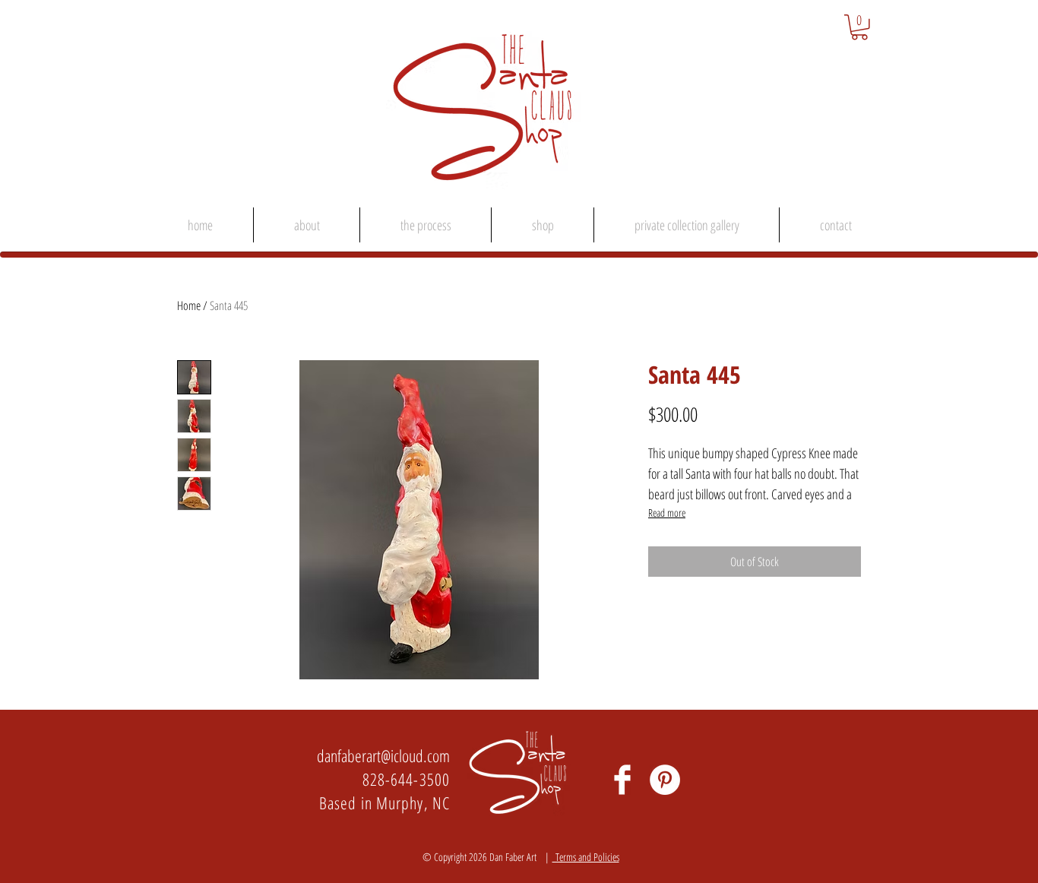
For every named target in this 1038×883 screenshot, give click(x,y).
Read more (666, 512)
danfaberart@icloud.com (383, 755)
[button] (859, 27)
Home (189, 305)
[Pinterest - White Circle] (665, 779)
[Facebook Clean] (622, 779)
